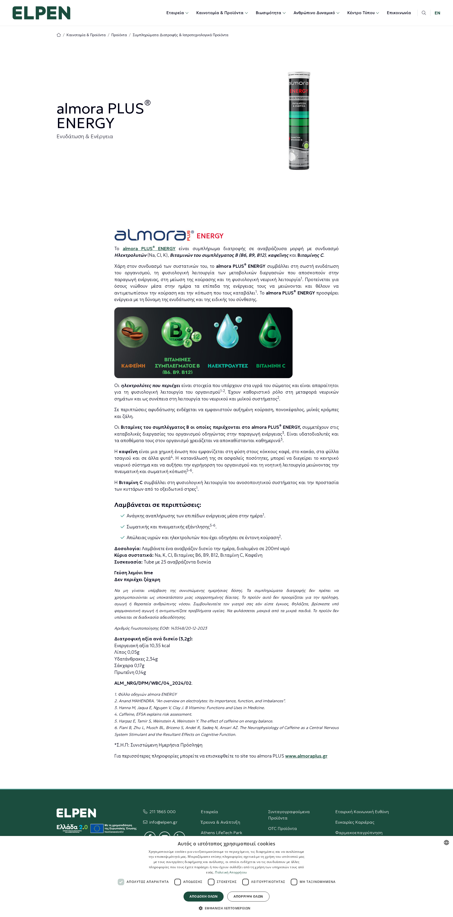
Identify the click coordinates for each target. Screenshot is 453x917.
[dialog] (226, 876)
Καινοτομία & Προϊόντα (86, 35)
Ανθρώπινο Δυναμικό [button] (314, 12)
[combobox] (446, 842)
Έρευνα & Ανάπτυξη (220, 822)
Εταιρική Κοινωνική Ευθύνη (362, 811)
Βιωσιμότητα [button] (268, 12)
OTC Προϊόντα (282, 828)
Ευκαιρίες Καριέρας (354, 822)
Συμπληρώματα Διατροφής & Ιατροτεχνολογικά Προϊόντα (180, 35)
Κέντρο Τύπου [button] (361, 12)
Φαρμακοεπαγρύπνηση (358, 832)
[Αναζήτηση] (423, 13)
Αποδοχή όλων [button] (204, 896)
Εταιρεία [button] (175, 12)
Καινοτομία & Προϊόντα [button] (220, 12)
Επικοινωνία (399, 12)
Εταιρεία (209, 811)
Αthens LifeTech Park (221, 832)
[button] (227, 908)
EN (437, 12)
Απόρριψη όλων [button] (248, 896)
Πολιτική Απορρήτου (231, 872)
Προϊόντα (119, 35)
